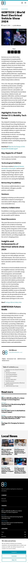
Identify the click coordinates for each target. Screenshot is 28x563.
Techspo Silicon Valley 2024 (13, 302)
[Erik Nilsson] (4, 352)
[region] (14, 551)
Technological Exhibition (11, 374)
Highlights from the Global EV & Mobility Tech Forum (14, 370)
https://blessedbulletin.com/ (15, 352)
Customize (14, 556)
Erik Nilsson (17, 25)
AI (1, 421)
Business (3, 415)
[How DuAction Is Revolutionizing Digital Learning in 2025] (20, 443)
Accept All (14, 552)
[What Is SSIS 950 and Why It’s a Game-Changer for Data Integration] (7, 443)
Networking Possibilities (11, 376)
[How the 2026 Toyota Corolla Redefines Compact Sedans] (7, 461)
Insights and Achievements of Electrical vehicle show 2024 (14, 383)
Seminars (8, 377)
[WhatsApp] (19, 52)
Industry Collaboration (11, 379)
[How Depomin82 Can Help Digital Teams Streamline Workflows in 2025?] (20, 461)
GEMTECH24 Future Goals (12, 386)
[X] (12, 52)
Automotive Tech (11, 358)
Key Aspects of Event (11, 372)
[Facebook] (9, 52)
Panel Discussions (10, 381)
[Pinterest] (15, 52)
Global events (5, 360)
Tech (2, 396)
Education (3, 403)
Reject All (14, 559)
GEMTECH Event (21, 358)
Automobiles (4, 9)
